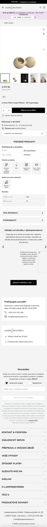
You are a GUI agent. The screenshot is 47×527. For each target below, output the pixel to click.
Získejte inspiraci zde (22, 283)
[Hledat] (40, 7)
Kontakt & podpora (14, 432)
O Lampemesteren (13, 486)
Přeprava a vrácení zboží (18, 447)
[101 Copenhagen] (11, 97)
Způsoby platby (12, 463)
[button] (5, 78)
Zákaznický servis (13, 440)
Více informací (10, 213)
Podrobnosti (9, 220)
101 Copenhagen (30, 150)
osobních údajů (33, 420)
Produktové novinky (15, 502)
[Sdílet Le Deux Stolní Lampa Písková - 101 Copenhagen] (43, 33)
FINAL (22, 17)
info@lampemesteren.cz (18, 316)
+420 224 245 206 (15, 312)
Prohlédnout (23, 14)
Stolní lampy (8, 23)
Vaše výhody (10, 455)
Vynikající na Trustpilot (28, 2)
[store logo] (14, 7)
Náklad (6, 479)
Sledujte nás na (12, 471)
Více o (5, 494)
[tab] (23, 432)
